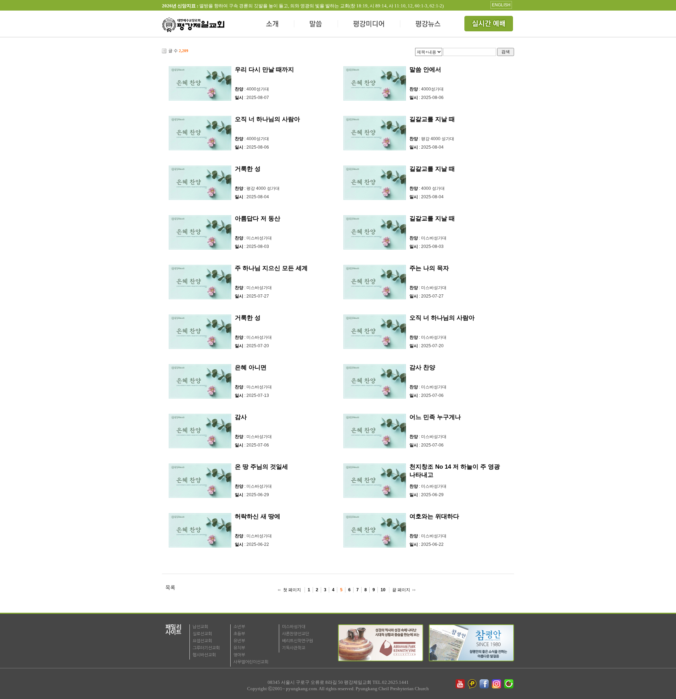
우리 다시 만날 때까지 (264, 69)
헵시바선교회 (204, 655)
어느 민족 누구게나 (435, 417)
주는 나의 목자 (429, 268)
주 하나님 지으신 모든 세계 (271, 268)
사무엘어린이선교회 (250, 662)
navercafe (509, 683)
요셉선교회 (202, 641)
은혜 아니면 (251, 367)
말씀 (316, 25)
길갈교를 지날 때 (432, 119)
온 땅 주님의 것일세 (261, 466)
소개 (272, 25)
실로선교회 (202, 634)
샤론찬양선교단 (295, 634)
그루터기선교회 (206, 648)
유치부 (239, 648)
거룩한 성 (248, 169)
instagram (497, 683)
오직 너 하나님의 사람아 (267, 119)
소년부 (239, 627)
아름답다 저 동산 (257, 218)
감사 (241, 417)
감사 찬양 (422, 367)
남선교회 (200, 627)
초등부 (239, 634)
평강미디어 (369, 25)
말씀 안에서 (425, 69)
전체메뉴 (489, 25)
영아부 (239, 655)
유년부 (239, 641)
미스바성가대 (293, 627)
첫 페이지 (292, 589)
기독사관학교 (293, 648)
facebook (484, 683)
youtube (460, 683)
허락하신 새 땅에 (257, 516)
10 (383, 589)
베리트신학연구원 (297, 641)
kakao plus (472, 683)
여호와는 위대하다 (434, 516)
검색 (505, 51)
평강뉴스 (428, 25)
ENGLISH (501, 4)
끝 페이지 (401, 589)
